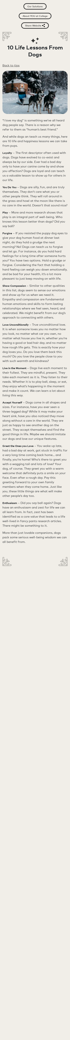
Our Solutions (35, 6)
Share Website (33, 25)
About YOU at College (35, 16)
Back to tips (11, 65)
